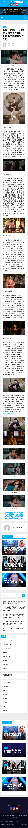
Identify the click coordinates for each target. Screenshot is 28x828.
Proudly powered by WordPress (9, 815)
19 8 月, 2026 (8, 754)
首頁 (2, 821)
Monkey (12, 43)
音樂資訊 (5, 668)
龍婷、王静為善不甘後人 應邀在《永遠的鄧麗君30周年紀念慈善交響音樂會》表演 (18, 515)
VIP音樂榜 (5, 645)
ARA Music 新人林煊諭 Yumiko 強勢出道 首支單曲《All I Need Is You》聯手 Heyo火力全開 (13, 623)
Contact (24, 824)
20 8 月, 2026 (8, 738)
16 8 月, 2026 (8, 788)
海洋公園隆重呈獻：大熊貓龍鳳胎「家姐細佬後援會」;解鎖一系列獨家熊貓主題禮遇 (9, 515)
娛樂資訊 (4, 27)
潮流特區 (5, 656)
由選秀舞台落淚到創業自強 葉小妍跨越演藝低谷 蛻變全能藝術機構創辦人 (14, 550)
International (6, 641)
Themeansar (14, 817)
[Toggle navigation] (25, 17)
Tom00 (15, 568)
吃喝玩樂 (5, 648)
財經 (4, 664)
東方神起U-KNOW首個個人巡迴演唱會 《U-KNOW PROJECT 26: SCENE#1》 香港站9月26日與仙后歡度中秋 (14, 616)
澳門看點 (5, 660)
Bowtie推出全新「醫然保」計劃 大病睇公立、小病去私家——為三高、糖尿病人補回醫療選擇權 (14, 608)
